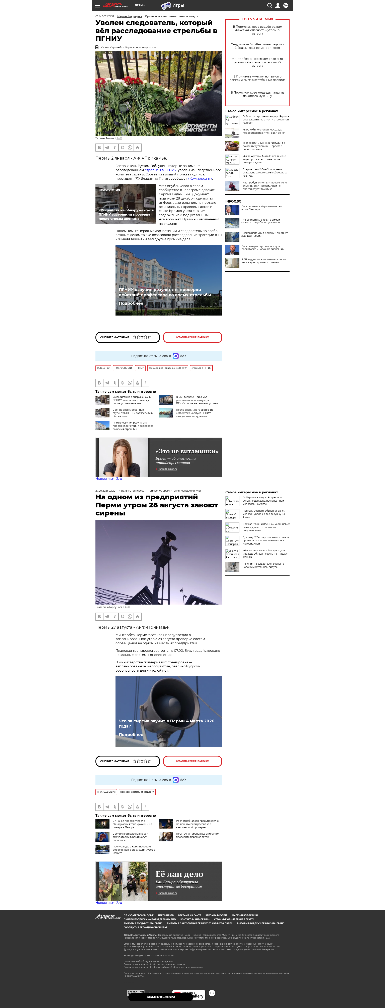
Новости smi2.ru (108, 479)
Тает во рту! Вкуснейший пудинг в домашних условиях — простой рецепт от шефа (264, 146)
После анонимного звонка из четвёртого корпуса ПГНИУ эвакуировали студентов (194, 413)
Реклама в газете (216, 915)
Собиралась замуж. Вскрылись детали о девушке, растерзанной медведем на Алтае (263, 500)
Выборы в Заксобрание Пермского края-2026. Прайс (199, 923)
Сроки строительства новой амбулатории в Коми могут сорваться (130, 837)
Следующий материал (161, 997)
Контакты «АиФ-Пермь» (195, 919)
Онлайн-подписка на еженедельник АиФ (150, 919)
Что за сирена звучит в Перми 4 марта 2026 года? (166, 724)
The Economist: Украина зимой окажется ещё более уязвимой (260, 221)
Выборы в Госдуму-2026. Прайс (143, 923)
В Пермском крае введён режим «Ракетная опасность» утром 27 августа (257, 30)
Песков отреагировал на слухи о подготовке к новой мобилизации (262, 247)
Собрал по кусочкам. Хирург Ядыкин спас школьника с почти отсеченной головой (266, 119)
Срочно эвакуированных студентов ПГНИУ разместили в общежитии (133, 413)
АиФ (119, 138)
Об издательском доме (139, 915)
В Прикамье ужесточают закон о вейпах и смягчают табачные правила (258, 78)
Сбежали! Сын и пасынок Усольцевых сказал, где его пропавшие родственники (266, 527)
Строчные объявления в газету (234, 919)
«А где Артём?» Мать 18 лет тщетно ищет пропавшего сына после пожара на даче (264, 159)
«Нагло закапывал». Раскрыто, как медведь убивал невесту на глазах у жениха (265, 553)
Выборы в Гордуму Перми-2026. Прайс (260, 923)
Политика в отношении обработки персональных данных (154, 964)
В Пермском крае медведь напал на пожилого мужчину (257, 94)
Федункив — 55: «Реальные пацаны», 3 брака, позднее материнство (258, 46)
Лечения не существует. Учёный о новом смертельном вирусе (264, 565)
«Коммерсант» (200, 178)
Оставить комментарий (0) (192, 337)
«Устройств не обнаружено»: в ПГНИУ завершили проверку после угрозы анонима (132, 400)
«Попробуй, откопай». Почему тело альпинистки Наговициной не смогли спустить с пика (265, 185)
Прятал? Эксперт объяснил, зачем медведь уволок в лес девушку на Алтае (264, 514)
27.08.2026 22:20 (105, 490)
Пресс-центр (166, 915)
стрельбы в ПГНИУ (160, 170)
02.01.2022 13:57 (104, 16)
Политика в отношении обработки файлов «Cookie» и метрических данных (163, 967)
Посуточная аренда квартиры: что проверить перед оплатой (197, 835)
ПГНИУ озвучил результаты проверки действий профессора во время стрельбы (165, 292)
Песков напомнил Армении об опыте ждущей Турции (264, 234)
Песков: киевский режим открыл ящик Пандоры (262, 208)
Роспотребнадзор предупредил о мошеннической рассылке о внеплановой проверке (197, 824)
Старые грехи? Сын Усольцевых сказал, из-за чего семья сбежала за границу (265, 172)
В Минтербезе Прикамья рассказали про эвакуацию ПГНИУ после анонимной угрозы (197, 400)
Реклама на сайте (189, 915)
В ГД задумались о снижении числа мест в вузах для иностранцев (263, 261)
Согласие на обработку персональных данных (148, 961)
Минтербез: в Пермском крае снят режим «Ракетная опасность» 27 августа (257, 62)
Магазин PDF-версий (245, 915)
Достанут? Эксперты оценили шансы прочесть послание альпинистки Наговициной (266, 540)
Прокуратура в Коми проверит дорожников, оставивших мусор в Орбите (134, 849)
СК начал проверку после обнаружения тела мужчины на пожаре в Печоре (132, 824)
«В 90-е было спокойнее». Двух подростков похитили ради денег (264, 131)
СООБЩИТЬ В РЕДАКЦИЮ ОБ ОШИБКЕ (145, 927)
